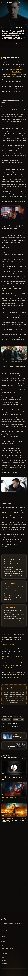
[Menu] (19, 2)
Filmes (10, 27)
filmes (19, 716)
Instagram (4, 963)
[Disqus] (14, 843)
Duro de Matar (16, 72)
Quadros (3, 938)
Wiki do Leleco (5, 953)
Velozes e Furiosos (11, 74)
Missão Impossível (18, 69)
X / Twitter (5, 726)
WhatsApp (16, 723)
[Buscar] (16, 2)
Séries (3, 933)
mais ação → (23, 758)
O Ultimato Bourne (18, 719)
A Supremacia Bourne (8, 716)
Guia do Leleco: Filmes (12, 668)
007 (10, 76)
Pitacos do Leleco (14, 677)
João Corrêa (7, 973)
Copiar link (15, 726)
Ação (3, 27)
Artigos (3, 941)
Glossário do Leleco (9, 644)
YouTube (3, 960)
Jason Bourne (18, 27)
